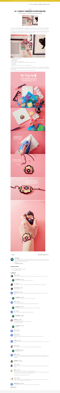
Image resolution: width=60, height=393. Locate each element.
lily (14, 283)
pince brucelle (21, 62)
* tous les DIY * (30, 9)
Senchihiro (15, 340)
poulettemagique (17, 279)
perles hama (36, 13)
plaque (13, 59)
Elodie (15, 364)
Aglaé (14, 334)
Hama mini (47, 28)
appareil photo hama (30, 13)
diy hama (34, 13)
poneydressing (16, 360)
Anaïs (14, 345)
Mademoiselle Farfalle (17, 383)
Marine (15, 354)
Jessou (15, 378)
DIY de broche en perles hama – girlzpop (19, 268)
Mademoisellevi (16, 319)
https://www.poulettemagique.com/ (19, 263)
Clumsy (15, 301)
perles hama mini (40, 13)
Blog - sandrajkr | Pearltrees (17, 270)
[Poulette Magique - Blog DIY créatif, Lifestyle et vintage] (18, 4)
